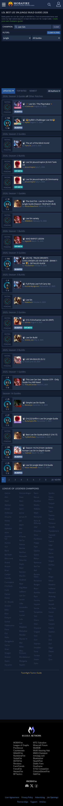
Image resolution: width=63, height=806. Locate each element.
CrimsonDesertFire (41, 771)
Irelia (21, 505)
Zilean (51, 651)
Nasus (36, 497)
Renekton (38, 580)
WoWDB (37, 748)
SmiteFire (17, 758)
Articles (42, 801)
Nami (36, 493)
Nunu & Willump (37, 521)
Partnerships (22, 801)
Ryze (36, 596)
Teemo (51, 515)
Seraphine (38, 612)
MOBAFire (18, 743)
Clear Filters (53, 32)
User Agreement (12, 797)
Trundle (51, 527)
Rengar (37, 584)
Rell (35, 570)
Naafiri (22, 665)
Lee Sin (22, 595)
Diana (7, 598)
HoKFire (36, 774)
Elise (7, 613)
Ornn (36, 535)
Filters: (6, 32)
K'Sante (22, 536)
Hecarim (8, 665)
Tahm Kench (51, 498)
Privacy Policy (27, 797)
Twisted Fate (51, 536)
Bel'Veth (8, 554)
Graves (8, 657)
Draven (8, 605)
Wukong (51, 596)
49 (60, 479)
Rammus (37, 562)
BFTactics (17, 774)
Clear (56, 27)
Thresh (51, 519)
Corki (7, 590)
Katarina (22, 560)
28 (52, 479)
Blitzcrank (9, 558)
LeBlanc (22, 591)
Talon (50, 507)
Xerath (51, 604)
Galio (7, 637)
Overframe (37, 766)
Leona (21, 599)
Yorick (51, 620)
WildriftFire (18, 753)
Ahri (6, 497)
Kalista (22, 544)
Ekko (7, 609)
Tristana (52, 523)
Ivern (21, 508)
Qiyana (37, 550)
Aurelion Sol (8, 537)
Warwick (52, 592)
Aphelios (8, 528)
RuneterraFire (19, 756)
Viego (50, 576)
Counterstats (19, 750)
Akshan (8, 505)
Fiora (7, 629)
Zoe (50, 655)
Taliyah (51, 503)
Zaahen (51, 631)
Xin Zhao (52, 608)
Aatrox (7, 493)
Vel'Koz (51, 564)
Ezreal (7, 621)
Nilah (36, 512)
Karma (22, 548)
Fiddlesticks (9, 625)
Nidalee (37, 508)
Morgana (23, 661)
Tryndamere (53, 531)
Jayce (21, 524)
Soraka (37, 655)
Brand (7, 562)
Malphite (23, 627)
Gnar (7, 649)
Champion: (8, 26)
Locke (21, 611)
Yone (50, 616)
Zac (50, 635)
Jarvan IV (23, 516)
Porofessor (18, 748)
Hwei (21, 497)
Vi (49, 572)
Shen (36, 624)
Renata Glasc (37, 575)
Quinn (36, 554)
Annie (7, 524)
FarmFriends (18, 766)
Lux (20, 623)
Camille (8, 578)
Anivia (7, 520)
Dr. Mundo (9, 602)
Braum (7, 566)
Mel (20, 643)
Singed (37, 631)
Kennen (22, 572)
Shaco (36, 620)
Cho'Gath (9, 586)
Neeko (36, 505)
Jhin (20, 528)
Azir (6, 546)
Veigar (51, 561)
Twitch (51, 541)
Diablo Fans (38, 763)
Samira (37, 600)
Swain (36, 659)
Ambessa (9, 512)
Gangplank (9, 641)
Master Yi (23, 639)
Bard (7, 550)
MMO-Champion (40, 753)
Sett (35, 616)
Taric (50, 511)
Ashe (7, 532)
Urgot (50, 549)
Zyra (50, 659)
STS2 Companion (41, 769)
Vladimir (52, 584)
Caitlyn (7, 574)
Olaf (35, 527)
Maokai (22, 635)
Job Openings (52, 797)
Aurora (8, 542)
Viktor (50, 580)
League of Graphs (21, 745)
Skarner (37, 643)
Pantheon (38, 538)
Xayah (51, 600)
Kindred (22, 579)
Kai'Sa (21, 540)
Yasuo (51, 612)
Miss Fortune (22, 651)
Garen (7, 645)
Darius (7, 594)
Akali (7, 501)
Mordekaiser (24, 657)
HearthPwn (38, 761)
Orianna (37, 531)
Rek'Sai (37, 566)
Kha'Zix (22, 576)
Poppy (36, 542)
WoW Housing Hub (41, 750)
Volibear (52, 588)
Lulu (21, 619)
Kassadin (23, 556)
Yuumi (51, 628)
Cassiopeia (9, 582)
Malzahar (23, 631)
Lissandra (23, 607)
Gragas (8, 653)
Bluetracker (38, 758)
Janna (21, 512)
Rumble (37, 592)
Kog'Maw (23, 587)
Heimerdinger (25, 493)
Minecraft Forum (40, 745)
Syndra (51, 493)
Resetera (17, 763)
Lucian (22, 615)
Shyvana (37, 628)
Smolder (37, 647)
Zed (50, 639)
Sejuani (37, 604)
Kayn (21, 568)
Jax (20, 520)
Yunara (51, 624)
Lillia (21, 603)
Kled (21, 583)
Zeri (50, 643)
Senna (36, 608)
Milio (21, 646)
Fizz (6, 633)
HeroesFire (18, 771)
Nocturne (38, 516)
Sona (36, 651)
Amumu (8, 516)
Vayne (51, 557)
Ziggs (50, 647)
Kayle (21, 564)
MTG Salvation (39, 743)
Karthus (22, 552)
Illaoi (21, 501)
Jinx (20, 532)
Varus (50, 553)
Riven (36, 588)
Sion (35, 635)
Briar (7, 570)
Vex (50, 568)
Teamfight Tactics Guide (31, 673)
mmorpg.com (39, 756)
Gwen (7, 661)
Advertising (40, 797)
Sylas (36, 663)
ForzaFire (17, 769)
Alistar (7, 508)
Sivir (35, 639)
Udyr (50, 545)
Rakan (36, 558)
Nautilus (37, 501)
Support (33, 801)
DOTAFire (17, 761)
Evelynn (8, 617)
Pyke (36, 546)
